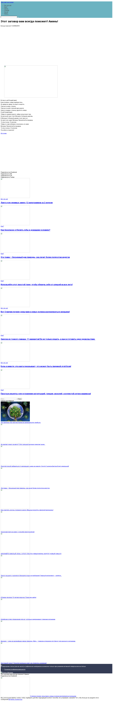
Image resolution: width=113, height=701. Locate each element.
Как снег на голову (7, 2)
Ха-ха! (6, 12)
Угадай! (6, 10)
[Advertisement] (56, 45)
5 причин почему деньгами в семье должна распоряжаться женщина (53, 696)
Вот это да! (7, 5)
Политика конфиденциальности (14, 669)
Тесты (6, 9)
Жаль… (6, 14)
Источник (4, 133)
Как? (5, 7)
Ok (9, 699)
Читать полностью (16, 699)
